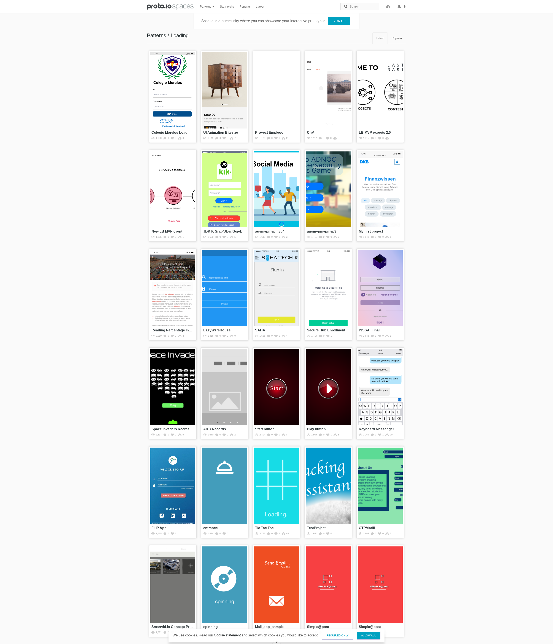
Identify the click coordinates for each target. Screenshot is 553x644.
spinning (210, 627)
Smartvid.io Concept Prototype (176, 627)
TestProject (316, 528)
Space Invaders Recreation (173, 429)
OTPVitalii (367, 528)
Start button (265, 429)
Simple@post (318, 627)
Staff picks (227, 6)
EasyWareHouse (216, 330)
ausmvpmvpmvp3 (321, 231)
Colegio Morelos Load (169, 132)
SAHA (260, 330)
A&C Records (214, 429)
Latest (260, 6)
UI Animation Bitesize (220, 132)
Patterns (206, 6)
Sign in (402, 6)
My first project (371, 231)
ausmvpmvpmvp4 (269, 231)
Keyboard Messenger (376, 429)
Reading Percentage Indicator (175, 330)
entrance (210, 528)
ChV (310, 132)
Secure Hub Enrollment (326, 330)
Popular (245, 6)
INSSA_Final (369, 330)
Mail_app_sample (269, 627)
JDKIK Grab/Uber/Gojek (222, 231)
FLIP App (159, 528)
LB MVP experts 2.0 (375, 132)
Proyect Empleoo (269, 132)
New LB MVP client (166, 231)
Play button (316, 429)
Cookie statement (227, 635)
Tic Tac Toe (264, 528)
